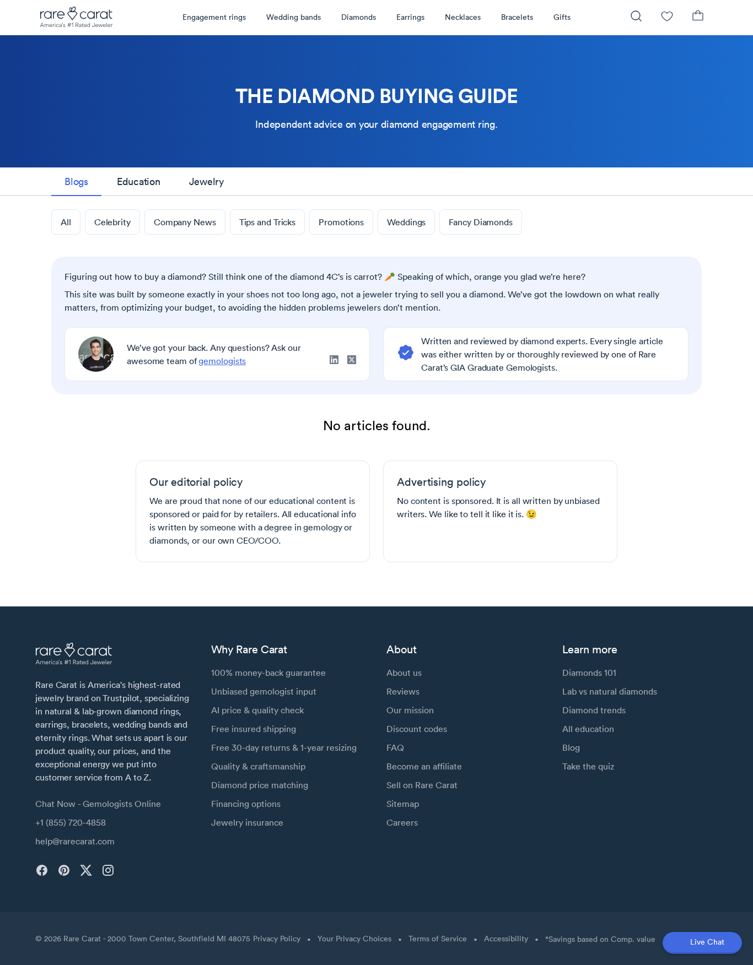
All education (588, 728)
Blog (571, 747)
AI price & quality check (257, 709)
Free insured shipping (253, 728)
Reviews (402, 691)
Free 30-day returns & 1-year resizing (284, 747)
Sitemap (402, 803)
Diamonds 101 (589, 672)
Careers (402, 822)
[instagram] (108, 870)
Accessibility (506, 939)
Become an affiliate (424, 766)
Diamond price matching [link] (259, 784)
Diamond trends (594, 709)
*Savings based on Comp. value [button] (600, 939)
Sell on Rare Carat (422, 784)
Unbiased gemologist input (263, 691)
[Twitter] (351, 361)
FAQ (395, 747)
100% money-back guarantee (268, 672)
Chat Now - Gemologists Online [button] (98, 803)
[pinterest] (64, 870)
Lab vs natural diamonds (609, 691)
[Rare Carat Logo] (77, 19)
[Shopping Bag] (698, 17)
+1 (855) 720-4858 (70, 822)
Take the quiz (588, 766)
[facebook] (42, 870)
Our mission (410, 709)
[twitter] (86, 870)
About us (404, 672)
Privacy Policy (276, 939)
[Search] (636, 17)
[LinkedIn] (338, 361)
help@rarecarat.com (75, 841)
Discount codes (416, 728)
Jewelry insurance (247, 822)
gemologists (222, 360)
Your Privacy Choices (354, 939)
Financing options (246, 803)
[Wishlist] (667, 17)
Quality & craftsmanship (258, 766)
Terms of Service (437, 939)
